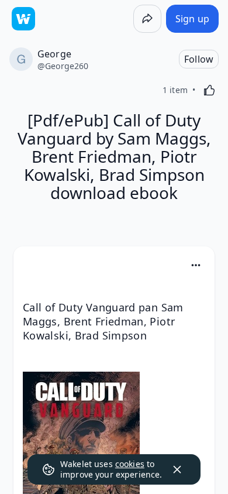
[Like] (209, 90)
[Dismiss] (177, 469)
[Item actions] (195, 265)
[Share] (147, 19)
